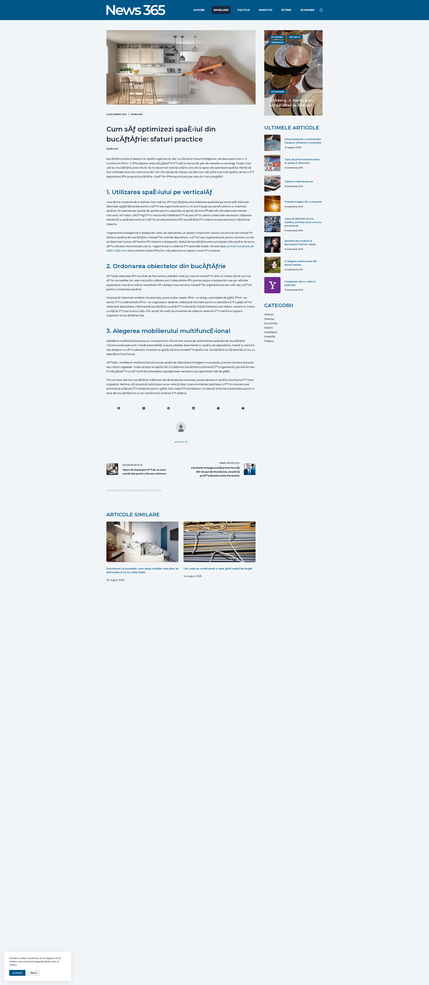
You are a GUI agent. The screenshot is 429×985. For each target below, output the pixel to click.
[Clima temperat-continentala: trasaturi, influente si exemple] (272, 143)
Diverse (269, 319)
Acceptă (17, 972)
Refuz (33, 972)
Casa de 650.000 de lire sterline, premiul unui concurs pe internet (303, 222)
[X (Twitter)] (143, 408)
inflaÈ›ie (294, 37)
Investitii (265, 10)
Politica (243, 10)
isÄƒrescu (277, 42)
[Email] (243, 408)
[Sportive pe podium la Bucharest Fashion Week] (272, 244)
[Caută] (321, 10)
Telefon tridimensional (299, 181)
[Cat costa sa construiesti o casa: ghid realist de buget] (219, 542)
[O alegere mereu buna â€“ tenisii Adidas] (272, 265)
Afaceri (199, 10)
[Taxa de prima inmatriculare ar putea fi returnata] (272, 163)
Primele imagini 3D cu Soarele (303, 201)
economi (277, 37)
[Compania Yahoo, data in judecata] (272, 285)
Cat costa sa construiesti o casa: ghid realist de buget (217, 568)
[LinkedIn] (193, 408)
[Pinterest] (168, 408)
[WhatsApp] (218, 408)
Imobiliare (221, 10)
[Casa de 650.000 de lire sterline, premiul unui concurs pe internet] (272, 224)
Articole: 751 (181, 441)
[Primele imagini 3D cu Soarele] (272, 204)
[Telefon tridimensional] (272, 183)
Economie (307, 10)
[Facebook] (119, 408)
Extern (286, 10)
